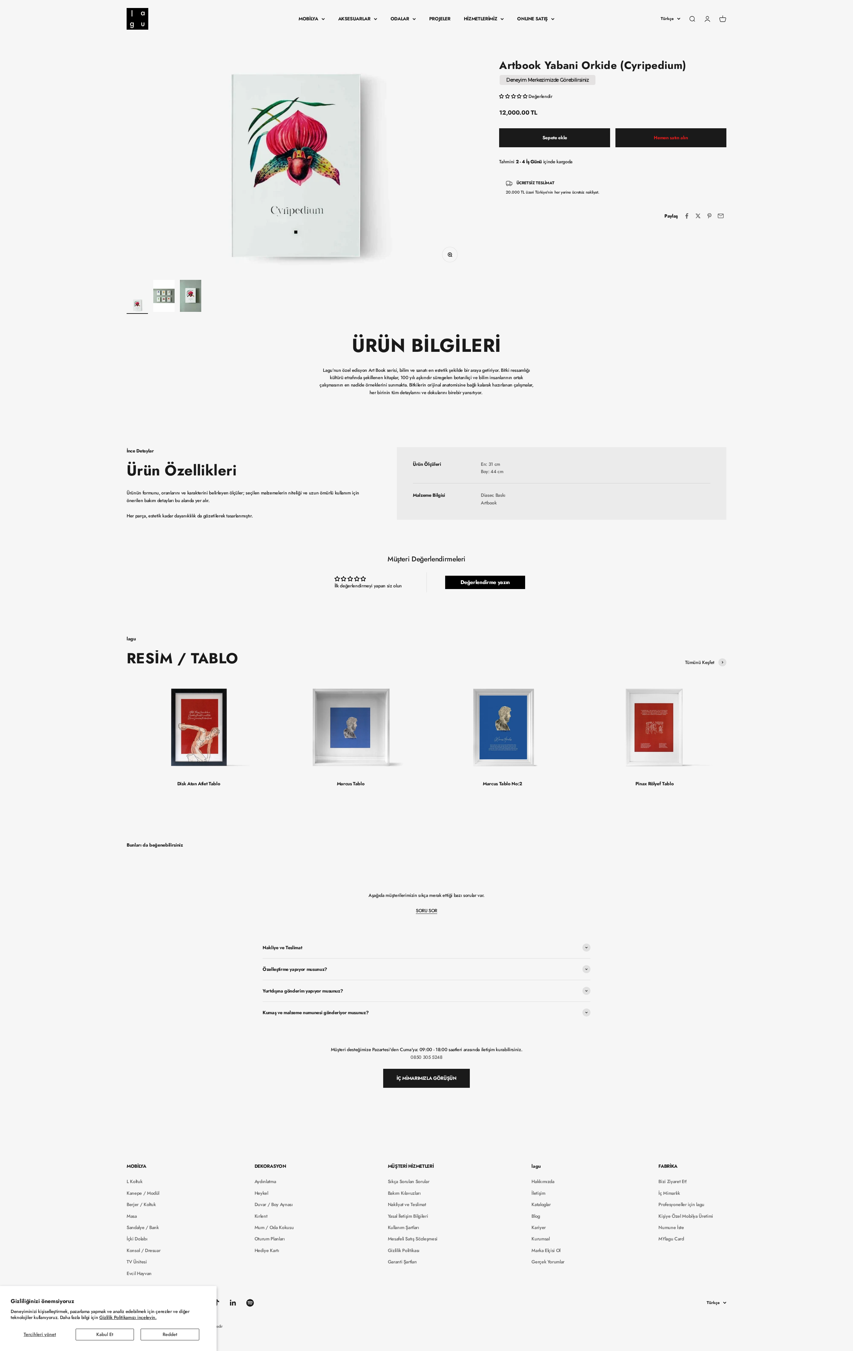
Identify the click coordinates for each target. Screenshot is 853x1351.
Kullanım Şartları (403, 1227)
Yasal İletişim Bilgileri (408, 1216)
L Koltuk (134, 1181)
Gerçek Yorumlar (547, 1261)
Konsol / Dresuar (143, 1250)
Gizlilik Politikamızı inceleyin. (128, 1317)
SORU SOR (426, 910)
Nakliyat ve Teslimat (407, 1204)
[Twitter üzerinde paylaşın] (698, 216)
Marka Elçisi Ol (545, 1250)
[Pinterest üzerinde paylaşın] (709, 216)
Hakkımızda (542, 1181)
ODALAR (400, 18)
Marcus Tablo (351, 783)
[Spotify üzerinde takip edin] (250, 1302)
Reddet (170, 1334)
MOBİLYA (308, 18)
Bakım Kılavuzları (404, 1193)
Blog (535, 1216)
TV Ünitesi (137, 1261)
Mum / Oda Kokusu (274, 1227)
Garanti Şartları (402, 1261)
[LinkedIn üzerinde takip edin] (233, 1302)
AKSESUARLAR (354, 18)
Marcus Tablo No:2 (502, 783)
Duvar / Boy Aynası (274, 1204)
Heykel (261, 1193)
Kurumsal (540, 1238)
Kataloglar (541, 1204)
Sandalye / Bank (143, 1227)
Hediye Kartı (267, 1250)
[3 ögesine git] (190, 297)
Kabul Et (104, 1334)
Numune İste (671, 1227)
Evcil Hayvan (139, 1273)
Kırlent (261, 1216)
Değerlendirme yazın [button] (485, 582)
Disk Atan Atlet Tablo (198, 783)
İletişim (538, 1193)
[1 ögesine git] (137, 306)
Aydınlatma (265, 1181)
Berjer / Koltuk (141, 1204)
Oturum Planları (270, 1238)
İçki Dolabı (137, 1238)
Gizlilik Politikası (404, 1250)
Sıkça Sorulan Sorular (408, 1181)
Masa (132, 1216)
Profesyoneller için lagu (681, 1204)
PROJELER (439, 18)
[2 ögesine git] (164, 297)
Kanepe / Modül (143, 1193)
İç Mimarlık (669, 1193)
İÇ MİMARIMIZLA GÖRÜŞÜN (426, 1078)
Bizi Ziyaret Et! (672, 1181)
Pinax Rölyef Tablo (654, 783)
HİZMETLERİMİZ (480, 18)
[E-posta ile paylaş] (720, 216)
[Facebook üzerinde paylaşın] (686, 216)
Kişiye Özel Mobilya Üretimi (685, 1216)
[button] (513, 96)
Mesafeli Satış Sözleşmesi (412, 1238)
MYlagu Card (671, 1238)
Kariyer (538, 1227)
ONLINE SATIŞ (532, 18)
